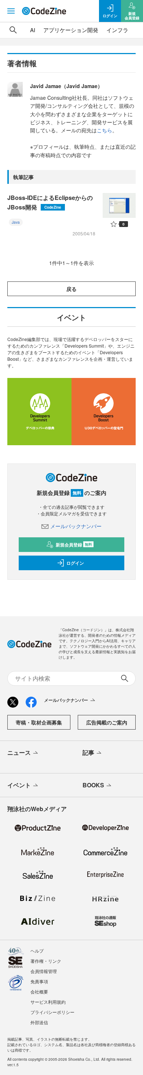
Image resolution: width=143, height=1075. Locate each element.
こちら (104, 130)
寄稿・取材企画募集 (39, 722)
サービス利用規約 (48, 1002)
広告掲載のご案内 (106, 722)
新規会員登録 (74, 544)
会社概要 (39, 991)
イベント (19, 785)
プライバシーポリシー (52, 1012)
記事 (88, 752)
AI (32, 30)
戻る (71, 288)
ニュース (19, 752)
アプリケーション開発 (70, 30)
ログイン (75, 563)
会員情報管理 (43, 971)
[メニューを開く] (11, 11)
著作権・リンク (45, 961)
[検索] (13, 30)
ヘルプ (37, 950)
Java (16, 222)
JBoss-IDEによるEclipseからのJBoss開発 (50, 202)
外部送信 (39, 1022)
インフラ (117, 30)
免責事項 (39, 981)
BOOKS (93, 785)
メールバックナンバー (76, 526)
